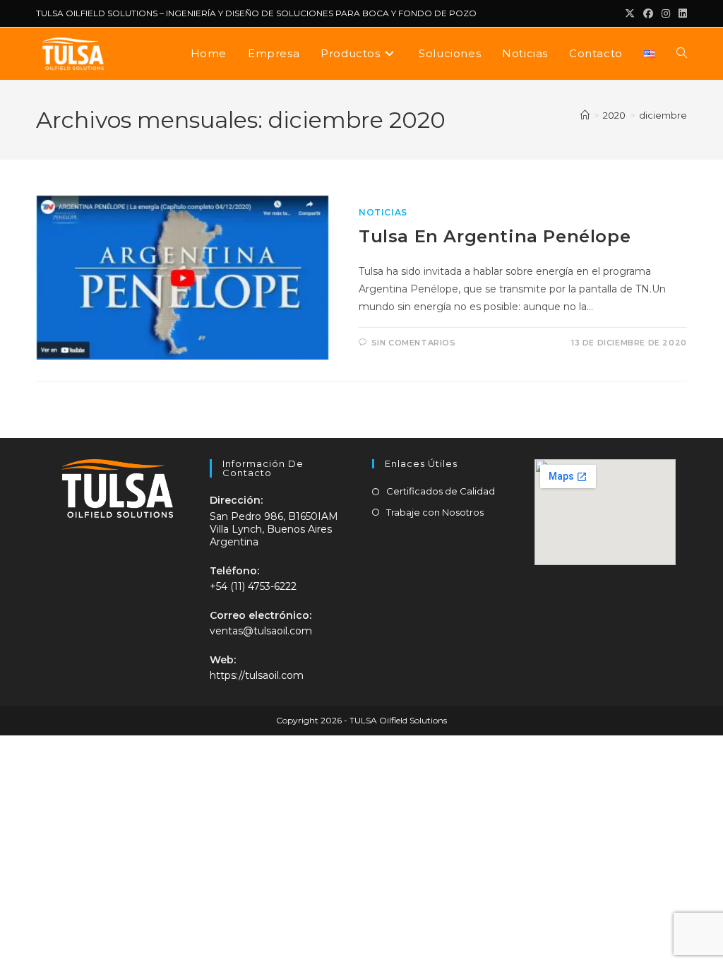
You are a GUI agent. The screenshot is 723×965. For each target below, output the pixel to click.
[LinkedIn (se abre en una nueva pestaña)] (680, 13)
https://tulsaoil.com (257, 675)
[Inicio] (585, 115)
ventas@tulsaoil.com (261, 630)
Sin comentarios (413, 343)
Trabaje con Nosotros (435, 512)
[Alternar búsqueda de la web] (682, 54)
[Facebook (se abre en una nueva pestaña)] (648, 13)
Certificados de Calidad (440, 491)
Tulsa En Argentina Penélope (495, 236)
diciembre (663, 115)
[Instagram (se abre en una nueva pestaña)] (665, 13)
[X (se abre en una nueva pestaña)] (630, 13)
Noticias (383, 212)
